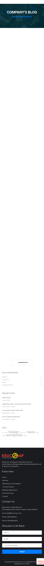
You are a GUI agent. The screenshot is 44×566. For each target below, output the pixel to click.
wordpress (14, 435)
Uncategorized (10, 45)
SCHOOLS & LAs (7, 493)
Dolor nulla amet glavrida (19, 194)
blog (6, 432)
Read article (10, 60)
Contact (5, 496)
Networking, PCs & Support (11, 483)
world (24, 435)
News (7, 104)
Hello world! (16, 40)
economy (23, 432)
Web (3, 435)
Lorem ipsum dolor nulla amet (12, 410)
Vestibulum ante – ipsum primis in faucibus (16, 404)
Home (4, 477)
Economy (9, 247)
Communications (8, 487)
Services (5, 480)
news (31, 432)
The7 (37, 432)
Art (3, 432)
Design (8, 153)
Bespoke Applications (9, 490)
